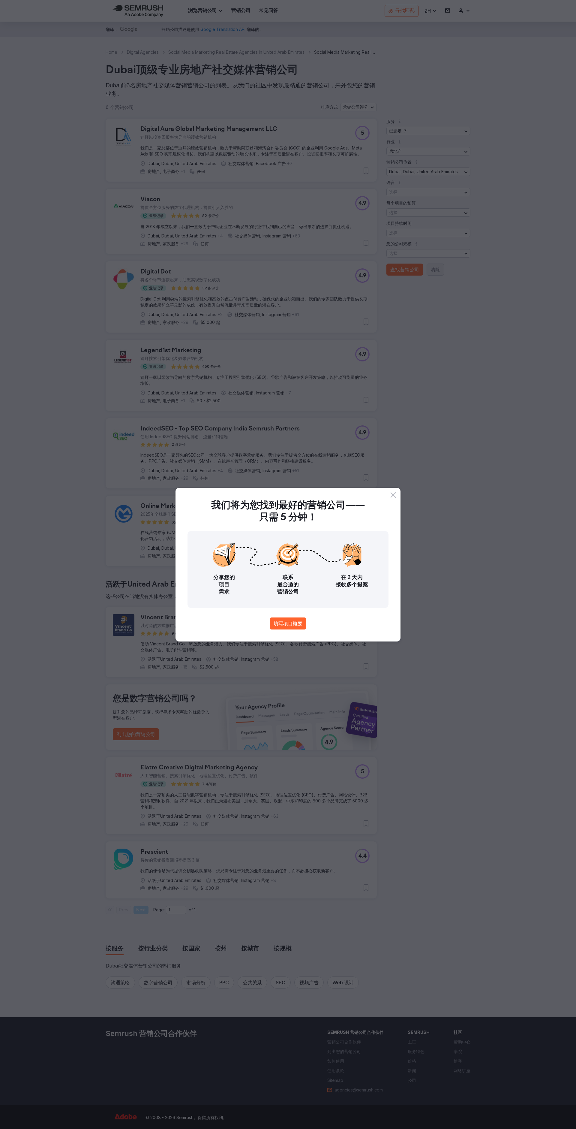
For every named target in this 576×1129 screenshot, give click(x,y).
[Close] (393, 495)
